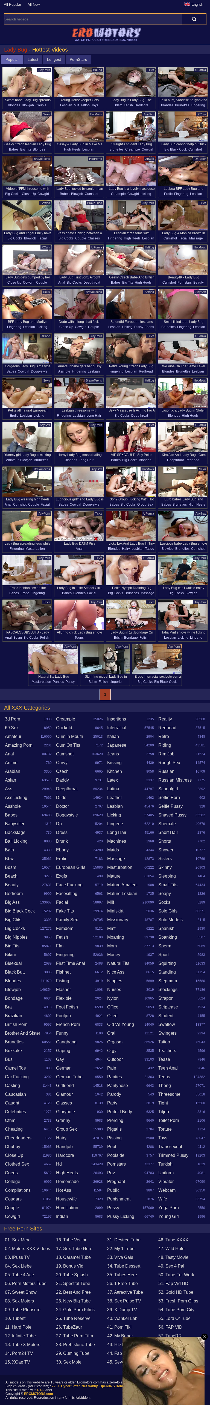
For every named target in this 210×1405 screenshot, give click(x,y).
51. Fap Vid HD (173, 1283)
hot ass (63, 1190)
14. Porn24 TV (19, 1353)
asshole (64, 371)
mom (112, 946)
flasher (63, 989)
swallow (166, 1024)
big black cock (175, 149)
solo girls (167, 911)
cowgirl (147, 149)
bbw (9, 858)
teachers (167, 1050)
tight (163, 1103)
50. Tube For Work (176, 1274)
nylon (113, 998)
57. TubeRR (170, 1336)
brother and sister (22, 1033)
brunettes (182, 105)
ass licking (16, 797)
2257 (55, 1386)
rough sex (169, 762)
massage (196, 238)
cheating (14, 1129)
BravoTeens (42, 158)
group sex (145, 504)
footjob (63, 1015)
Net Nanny (89, 1386)
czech (62, 771)
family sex (67, 919)
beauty (198, 282)
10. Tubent (15, 1318)
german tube (69, 1076)
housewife (66, 1199)
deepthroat (91, 282)
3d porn (12, 719)
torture (165, 1129)
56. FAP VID (170, 1327)
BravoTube (94, 203)
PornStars (78, 59)
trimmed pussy (173, 1155)
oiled (112, 1015)
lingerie (196, 638)
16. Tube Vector (71, 1240)
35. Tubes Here (122, 1274)
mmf (111, 928)
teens (149, 327)
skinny (165, 867)
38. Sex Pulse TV (124, 1301)
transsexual (170, 1146)
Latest (33, 59)
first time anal (70, 963)
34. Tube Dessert (123, 1266)
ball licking (16, 841)
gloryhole (65, 1111)
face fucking (69, 884)
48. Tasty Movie (173, 1257)
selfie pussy (170, 806)
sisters (165, 858)
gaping (63, 1050)
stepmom (167, 980)
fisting (62, 980)
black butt (15, 972)
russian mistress (175, 780)
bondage (131, 638)
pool (111, 1146)
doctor (62, 806)
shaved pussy (172, 815)
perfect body (119, 1111)
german (64, 1068)
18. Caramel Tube (73, 1257)
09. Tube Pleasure (22, 1309)
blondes (14, 105)
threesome (169, 1094)
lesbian (66, 105)
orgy (111, 1050)
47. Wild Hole (171, 1248)
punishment (118, 1199)
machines (116, 841)
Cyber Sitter (70, 1386)
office (112, 1007)
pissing (114, 1138)
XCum (202, 114)
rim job (166, 754)
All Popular (12, 4)
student (165, 1015)
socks (164, 902)
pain (111, 1068)
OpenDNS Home (112, 1386)
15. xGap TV (17, 1362)
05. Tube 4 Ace (19, 1274)
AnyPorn (44, 69)
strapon (166, 998)
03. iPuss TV (17, 1257)
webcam (167, 1190)
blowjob (28, 105)
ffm (59, 946)
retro (163, 736)
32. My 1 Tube (121, 1248)
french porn (68, 1024)
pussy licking (120, 1216)
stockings (167, 989)
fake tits (65, 911)
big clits (13, 919)
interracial (116, 727)
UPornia (200, 69)
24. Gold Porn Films (75, 1309)
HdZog (97, 69)
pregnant (116, 1181)
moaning (115, 937)
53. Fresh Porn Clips (178, 1301)
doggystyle (39, 371)
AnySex (149, 114)
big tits (25, 149)
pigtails (114, 1129)
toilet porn (168, 1120)
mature (114, 876)
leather (114, 797)
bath (9, 850)
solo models (170, 919)
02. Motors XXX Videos (27, 1248)
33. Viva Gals (120, 1257)
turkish (165, 1164)
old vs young (120, 1024)
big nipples (16, 937)
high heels (72, 149)
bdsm (118, 105)
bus (9, 1059)
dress (62, 832)
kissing (114, 762)
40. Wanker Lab (122, 1318)
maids (113, 850)
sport (163, 954)
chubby (12, 1146)
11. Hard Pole (18, 1327)
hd (59, 1164)
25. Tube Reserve (73, 1318)
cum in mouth (69, 736)
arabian (12, 771)
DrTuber (200, 158)
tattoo (85, 105)
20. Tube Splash (72, 1274)
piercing (115, 1120)
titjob (163, 1111)
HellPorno (95, 158)
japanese (116, 745)
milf (76, 105)
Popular (12, 59)
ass (8, 788)
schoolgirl (168, 788)
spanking (167, 937)
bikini (10, 954)
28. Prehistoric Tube (75, 1344)
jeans (113, 754)
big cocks (12, 194)
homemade (67, 1181)
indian (62, 1216)
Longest (54, 59)
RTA (40, 1390)
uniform (166, 1172)
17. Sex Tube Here (74, 1248)
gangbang (66, 1042)
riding (164, 745)
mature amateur (122, 884)
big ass (12, 902)
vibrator (166, 1181)
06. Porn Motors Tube (25, 1283)
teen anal (168, 1068)
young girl (168, 1216)
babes (14, 149)
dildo (61, 797)
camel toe (15, 1068)
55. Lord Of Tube (174, 1318)
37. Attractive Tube (125, 1292)
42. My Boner (120, 1336)
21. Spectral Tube (73, 1283)
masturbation (35, 549)
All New (34, 4)
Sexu (46, 114)
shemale (167, 823)
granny (63, 1120)
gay (60, 1059)
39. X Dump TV (122, 1309)
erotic (168, 194)
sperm (164, 946)
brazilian (13, 1015)
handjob (64, 1146)
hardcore (141, 105)
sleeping (167, 876)
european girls (70, 867)
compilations (18, 1190)
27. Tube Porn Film (74, 1336)
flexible (64, 998)
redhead (146, 371)
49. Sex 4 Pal (171, 1266)
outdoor (115, 1059)
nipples (114, 980)
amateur (12, 460)
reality (165, 719)
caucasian (15, 1094)
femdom (64, 928)
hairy (126, 549)
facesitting (66, 893)
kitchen (114, 771)
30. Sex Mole (68, 1362)
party (112, 1103)
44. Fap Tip (118, 1353)
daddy (62, 780)
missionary (117, 919)
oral (111, 1033)
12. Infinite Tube (20, 1336)
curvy (62, 762)
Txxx (150, 69)
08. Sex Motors (19, 1301)
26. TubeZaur (69, 1327)
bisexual (13, 963)
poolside (115, 1155)
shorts (164, 841)
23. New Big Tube (73, 1301)
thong (164, 1085)
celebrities (15, 1111)
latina (113, 788)
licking (146, 194)
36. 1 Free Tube (122, 1283)
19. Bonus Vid (69, 1266)
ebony (62, 850)
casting (12, 1085)
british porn (16, 1024)
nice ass (115, 972)
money (113, 954)
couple (41, 105)
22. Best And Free (73, 1292)
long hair (93, 416)
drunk (62, 841)
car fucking (17, 1076)
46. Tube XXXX (173, 1240)
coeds (11, 1172)
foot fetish (67, 1007)
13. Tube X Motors (22, 1344)
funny (62, 1033)
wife (162, 1199)
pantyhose (117, 1085)
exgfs (61, 876)
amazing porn (19, 745)
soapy (164, 893)
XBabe (149, 158)
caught (12, 1103)
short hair (168, 832)
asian (10, 780)
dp (59, 823)
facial (42, 238)
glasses (94, 238)
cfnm (10, 1120)
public (113, 1190)
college (12, 1181)
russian (166, 771)
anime (11, 762)
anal (61, 282)
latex (112, 780)
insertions (116, 719)
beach (11, 876)
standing (167, 972)
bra (8, 1007)
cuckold (64, 727)
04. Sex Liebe (18, 1266)
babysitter (14, 823)
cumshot (195, 149)
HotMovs (96, 114)
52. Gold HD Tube (175, 1292)
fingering (198, 105)
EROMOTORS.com (38, 1394)
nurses (114, 989)
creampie (132, 149)
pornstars (184, 282)
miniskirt (115, 911)
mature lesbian (122, 893)
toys (94, 105)
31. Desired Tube (124, 1240)
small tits (167, 884)
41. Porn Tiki (119, 1327)
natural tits (118, 963)
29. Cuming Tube (72, 1353)
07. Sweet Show (21, 1292)
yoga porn (168, 1207)
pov (111, 1172)
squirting (167, 963)
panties (58, 682)
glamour (64, 1094)
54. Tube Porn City (176, 1309)
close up (29, 194)
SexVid (45, 203)
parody (114, 1094)
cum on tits (68, 745)
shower (165, 850)
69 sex (12, 727)
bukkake (13, 1050)
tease (164, 1059)
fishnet (63, 972)
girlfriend (65, 1085)
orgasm (114, 1042)
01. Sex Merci (18, 1240)
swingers (167, 1033)
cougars (13, 1199)
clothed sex (17, 1164)
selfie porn (169, 797)
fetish (128, 105)
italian (113, 736)
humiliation (67, 1207)
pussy (138, 327)
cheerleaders (18, 1138)
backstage (15, 832)
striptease (168, 1007)
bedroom (14, 893)
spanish (166, 928)
